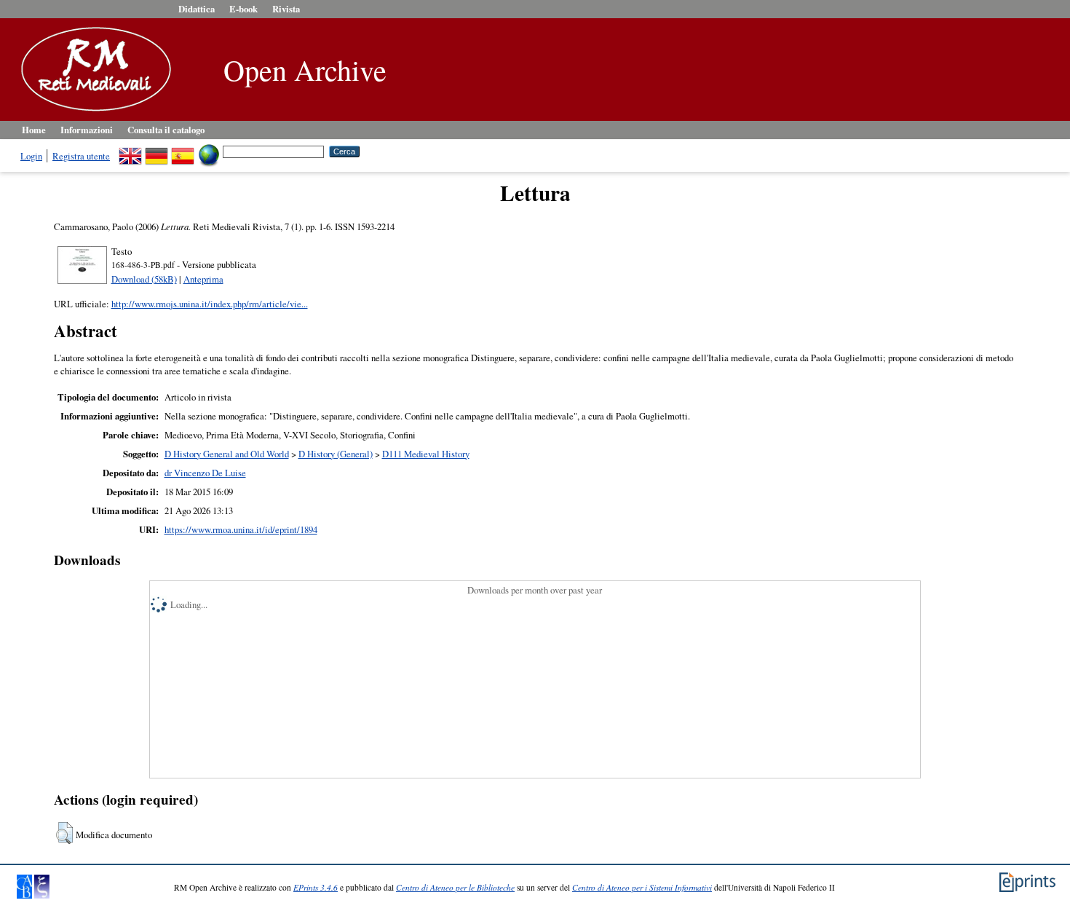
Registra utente (81, 155)
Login (31, 155)
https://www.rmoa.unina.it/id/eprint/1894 (241, 529)
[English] (130, 150)
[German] (156, 150)
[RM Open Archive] (92, 112)
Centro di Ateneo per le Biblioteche (455, 887)
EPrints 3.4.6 (315, 887)
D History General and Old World (227, 453)
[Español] (182, 150)
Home (34, 129)
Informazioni (86, 129)
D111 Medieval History (425, 453)
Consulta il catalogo (166, 129)
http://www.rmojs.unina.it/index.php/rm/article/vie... (209, 303)
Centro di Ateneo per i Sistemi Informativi (642, 887)
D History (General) (335, 453)
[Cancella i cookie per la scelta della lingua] (209, 150)
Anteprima (203, 278)
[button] (64, 833)
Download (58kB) (144, 278)
